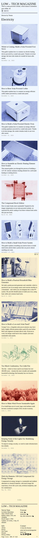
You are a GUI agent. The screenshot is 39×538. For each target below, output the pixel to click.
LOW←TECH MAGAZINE (18, 4)
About (3, 528)
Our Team (5, 531)
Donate (4, 533)
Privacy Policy (6, 535)
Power (3, 529)
